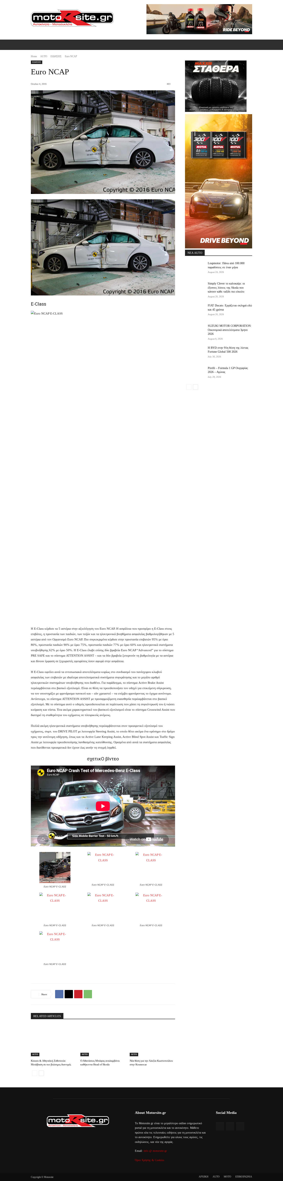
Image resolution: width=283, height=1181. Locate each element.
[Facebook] (59, 994)
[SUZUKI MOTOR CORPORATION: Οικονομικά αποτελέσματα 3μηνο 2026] (195, 331)
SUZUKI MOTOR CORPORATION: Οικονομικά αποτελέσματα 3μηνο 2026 (230, 329)
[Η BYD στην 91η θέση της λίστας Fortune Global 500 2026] (195, 353)
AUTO (43, 56)
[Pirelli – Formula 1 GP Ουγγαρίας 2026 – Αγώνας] (195, 373)
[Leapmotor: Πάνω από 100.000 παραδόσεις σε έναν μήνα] (195, 268)
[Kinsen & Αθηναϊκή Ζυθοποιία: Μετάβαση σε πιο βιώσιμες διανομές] (53, 1040)
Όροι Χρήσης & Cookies (149, 1160)
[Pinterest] (78, 994)
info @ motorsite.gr (155, 1150)
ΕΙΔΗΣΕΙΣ (56, 56)
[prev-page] (34, 1073)
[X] (69, 994)
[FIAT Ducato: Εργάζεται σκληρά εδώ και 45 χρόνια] (195, 311)
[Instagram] (230, 1126)
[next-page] (41, 1073)
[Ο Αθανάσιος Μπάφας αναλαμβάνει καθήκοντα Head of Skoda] (103, 1040)
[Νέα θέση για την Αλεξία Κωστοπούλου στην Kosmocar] (152, 1040)
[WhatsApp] (88, 994)
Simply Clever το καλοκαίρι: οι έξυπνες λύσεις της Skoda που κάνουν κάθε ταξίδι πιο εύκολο (226, 287)
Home (34, 56)
